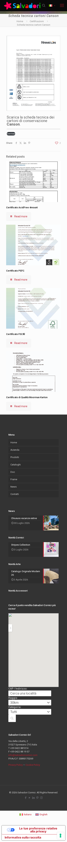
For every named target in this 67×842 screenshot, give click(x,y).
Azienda (14, 449)
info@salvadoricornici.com (22, 755)
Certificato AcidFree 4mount (22, 207)
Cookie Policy (32, 764)
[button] (12, 718)
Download (11, 134)
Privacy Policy (15, 764)
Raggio (12, 697)
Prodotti (14, 457)
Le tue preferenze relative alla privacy (38, 830)
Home (20, 21)
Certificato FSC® (15, 334)
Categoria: (14, 707)
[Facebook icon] (25, 797)
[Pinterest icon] (37, 797)
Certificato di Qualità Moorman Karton (26, 397)
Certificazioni (37, 21)
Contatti (14, 494)
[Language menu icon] (52, 5)
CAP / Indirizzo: (17, 688)
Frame (13, 479)
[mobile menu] (62, 5)
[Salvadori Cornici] (23, 5)
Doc (12, 472)
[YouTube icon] (29, 797)
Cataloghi (15, 464)
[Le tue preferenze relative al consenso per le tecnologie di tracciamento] (60, 835)
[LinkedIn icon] (33, 797)
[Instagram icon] (41, 797)
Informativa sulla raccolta (23, 837)
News (13, 486)
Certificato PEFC (15, 270)
